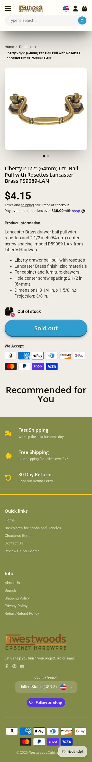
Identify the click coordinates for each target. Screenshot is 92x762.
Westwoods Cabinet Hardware (52, 752)
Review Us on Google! (22, 551)
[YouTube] (22, 666)
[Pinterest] (14, 666)
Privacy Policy (16, 606)
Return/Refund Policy (22, 613)
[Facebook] (7, 666)
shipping (27, 205)
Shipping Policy (17, 598)
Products (26, 47)
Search (10, 590)
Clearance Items (18, 535)
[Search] (82, 20)
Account (75, 9)
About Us (12, 583)
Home (9, 47)
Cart (84, 9)
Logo (30, 8)
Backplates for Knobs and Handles (33, 528)
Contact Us (14, 543)
